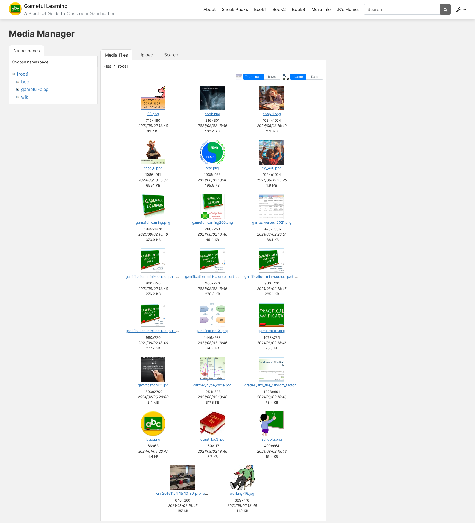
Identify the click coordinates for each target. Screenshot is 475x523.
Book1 (260, 9)
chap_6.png (153, 168)
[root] (23, 74)
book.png (212, 114)
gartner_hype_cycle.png (212, 385)
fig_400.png (271, 168)
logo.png (153, 439)
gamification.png (271, 331)
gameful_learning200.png (212, 222)
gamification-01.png (212, 331)
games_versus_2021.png (272, 222)
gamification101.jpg (153, 385)
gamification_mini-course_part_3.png (274, 277)
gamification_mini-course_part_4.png (156, 331)
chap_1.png (272, 114)
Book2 (279, 9)
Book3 (298, 9)
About (209, 9)
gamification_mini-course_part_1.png (155, 277)
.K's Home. (347, 9)
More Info (321, 9)
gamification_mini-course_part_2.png (215, 277)
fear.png (212, 168)
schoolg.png (272, 439)
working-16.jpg (242, 493)
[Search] (445, 9)
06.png (153, 114)
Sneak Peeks (235, 9)
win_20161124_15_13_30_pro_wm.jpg (184, 493)
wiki (25, 97)
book (26, 81)
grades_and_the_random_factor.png (273, 385)
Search (171, 54)
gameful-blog (35, 89)
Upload (146, 54)
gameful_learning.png (153, 222)
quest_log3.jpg (212, 439)
